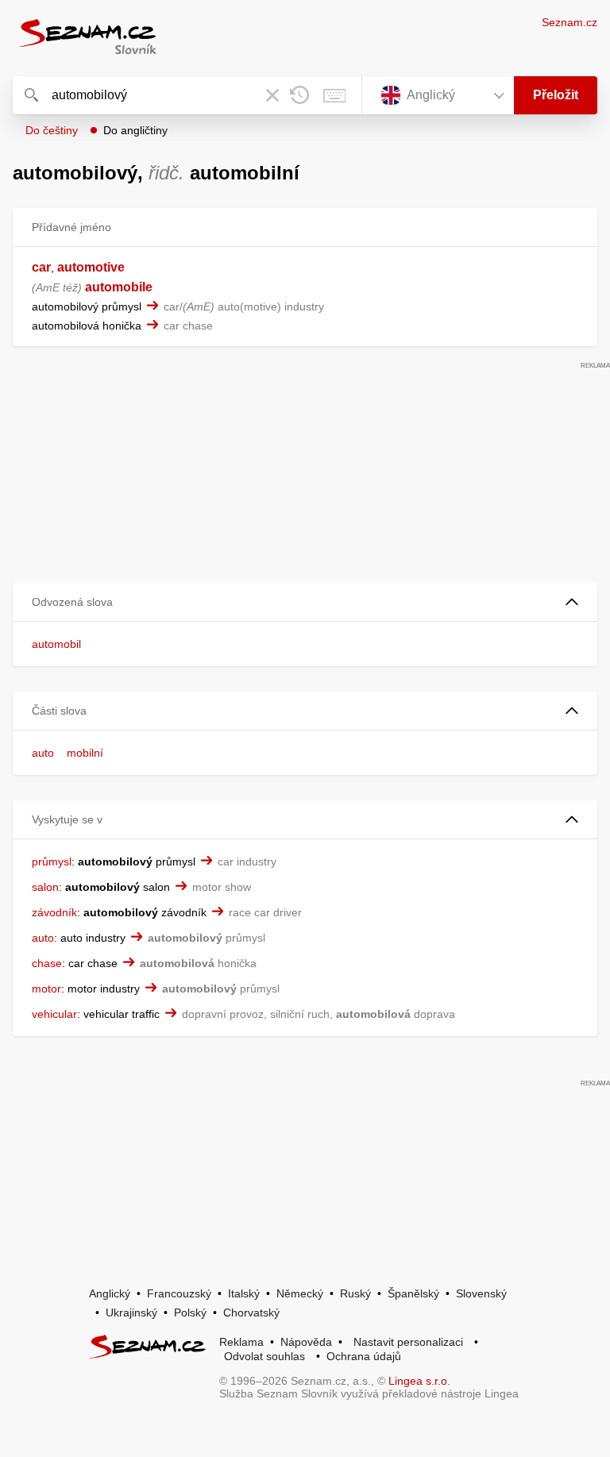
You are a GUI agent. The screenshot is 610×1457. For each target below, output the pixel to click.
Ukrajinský (131, 1312)
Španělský (413, 1293)
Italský (244, 1293)
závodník (54, 912)
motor (46, 988)
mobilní (85, 752)
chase (47, 963)
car (41, 267)
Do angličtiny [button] (135, 130)
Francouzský (179, 1293)
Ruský (355, 1293)
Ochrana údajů (363, 1356)
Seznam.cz (569, 22)
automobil (56, 644)
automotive (91, 267)
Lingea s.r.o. (419, 1380)
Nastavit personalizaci (408, 1342)
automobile (118, 287)
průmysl (51, 861)
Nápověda (306, 1342)
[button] (305, 602)
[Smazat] (272, 95)
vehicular (54, 1014)
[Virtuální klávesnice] (334, 95)
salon (45, 887)
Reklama (241, 1342)
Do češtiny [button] (51, 130)
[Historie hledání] (299, 95)
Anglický (109, 1293)
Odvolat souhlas (264, 1356)
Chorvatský (251, 1312)
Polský (190, 1312)
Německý (299, 1293)
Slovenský (481, 1293)
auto (43, 752)
